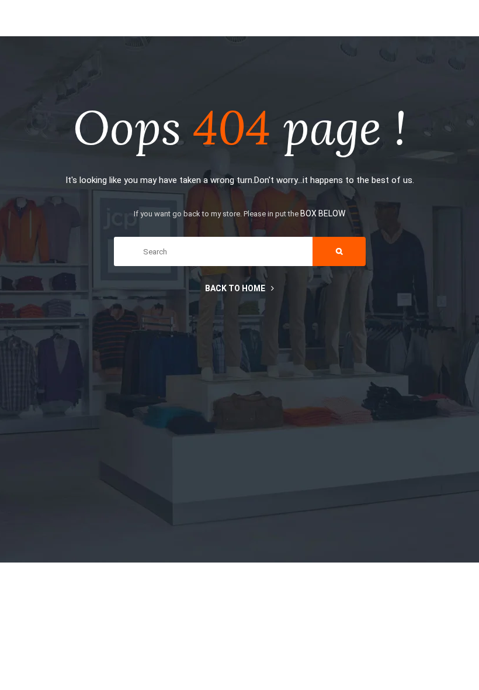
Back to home (235, 288)
